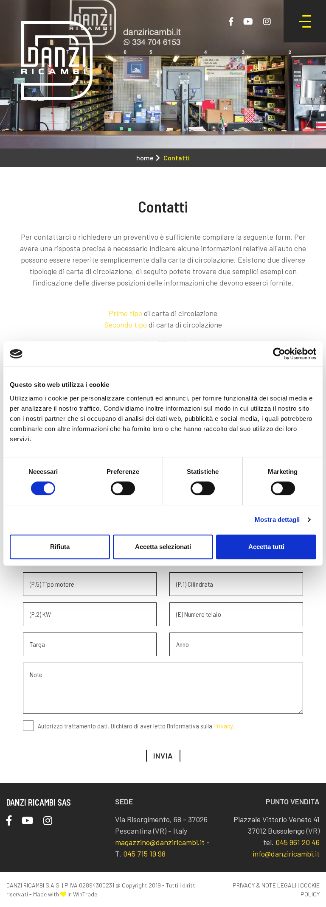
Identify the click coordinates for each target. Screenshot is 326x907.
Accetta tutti (266, 546)
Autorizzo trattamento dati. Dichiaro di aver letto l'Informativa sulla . (136, 726)
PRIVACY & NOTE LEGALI (264, 885)
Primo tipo (125, 313)
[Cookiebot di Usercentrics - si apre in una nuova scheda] (279, 353)
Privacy (223, 726)
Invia (163, 755)
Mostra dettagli (277, 519)
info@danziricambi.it (286, 853)
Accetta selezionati (163, 546)
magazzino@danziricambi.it (160, 842)
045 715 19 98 (144, 853)
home (145, 158)
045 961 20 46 (297, 842)
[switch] (123, 488)
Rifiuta (60, 546)
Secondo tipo (125, 324)
